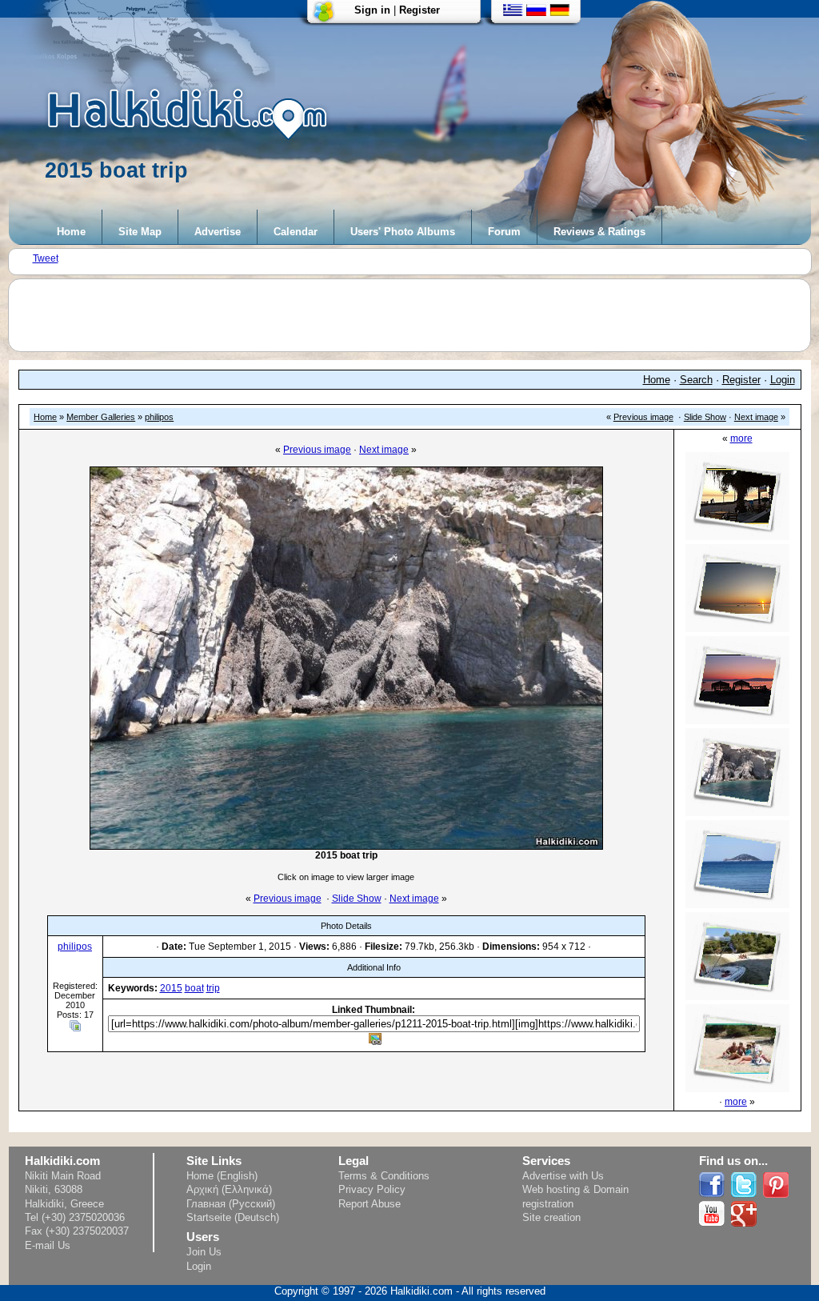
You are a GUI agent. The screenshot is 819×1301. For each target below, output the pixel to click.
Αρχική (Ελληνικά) (229, 1189)
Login (782, 380)
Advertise (217, 232)
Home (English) (222, 1176)
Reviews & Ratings (599, 232)
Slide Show (705, 417)
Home (71, 232)
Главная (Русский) (230, 1204)
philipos (159, 417)
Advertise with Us (563, 1176)
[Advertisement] (417, 315)
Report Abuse (369, 1204)
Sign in (372, 10)
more (741, 438)
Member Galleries (100, 417)
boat (194, 988)
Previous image (643, 417)
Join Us (204, 1252)
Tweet (45, 258)
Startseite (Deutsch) (232, 1217)
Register (419, 10)
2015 (171, 988)
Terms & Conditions (383, 1176)
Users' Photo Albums (402, 232)
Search (696, 380)
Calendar (296, 232)
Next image (756, 417)
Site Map (140, 232)
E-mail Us (47, 1245)
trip (213, 988)
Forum (504, 232)
